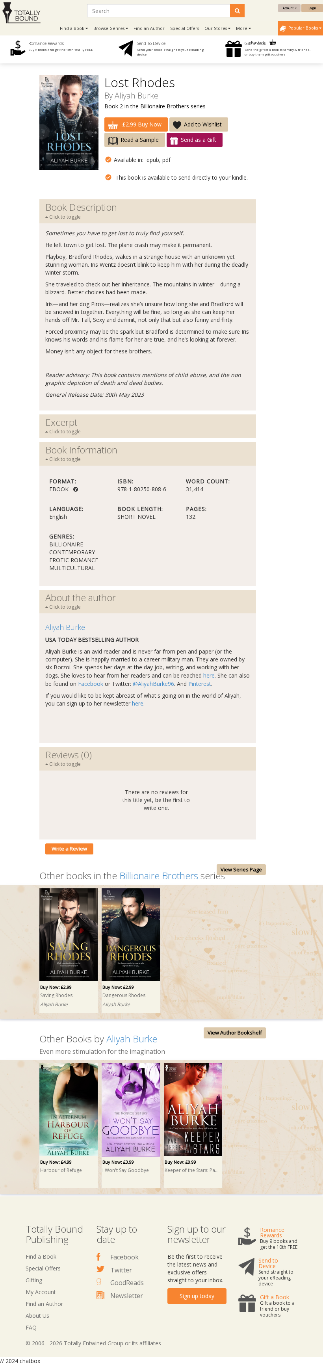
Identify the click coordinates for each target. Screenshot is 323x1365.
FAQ (31, 1327)
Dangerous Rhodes (123, 995)
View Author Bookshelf (235, 1032)
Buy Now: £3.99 (118, 1162)
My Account (41, 1292)
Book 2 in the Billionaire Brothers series (155, 106)
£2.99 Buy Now (141, 124)
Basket (258, 42)
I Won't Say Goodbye (125, 1170)
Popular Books (302, 28)
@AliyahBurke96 (153, 683)
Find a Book (41, 1256)
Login (312, 8)
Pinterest (199, 683)
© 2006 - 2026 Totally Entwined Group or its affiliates (93, 1343)
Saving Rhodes (56, 995)
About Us (37, 1315)
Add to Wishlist (203, 124)
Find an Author (149, 28)
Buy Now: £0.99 (180, 1162)
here (209, 675)
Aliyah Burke (136, 95)
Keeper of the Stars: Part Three (192, 1170)
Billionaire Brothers (158, 875)
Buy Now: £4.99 (56, 1162)
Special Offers (184, 28)
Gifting (34, 1280)
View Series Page (241, 869)
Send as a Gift (198, 139)
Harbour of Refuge (61, 1170)
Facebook (90, 683)
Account (289, 8)
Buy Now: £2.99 (56, 987)
